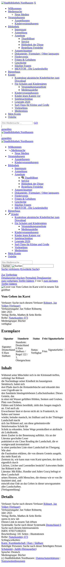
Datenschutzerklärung (47, 558)
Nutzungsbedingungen (13, 561)
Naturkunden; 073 (18, 317)
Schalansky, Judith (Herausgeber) (18, 549)
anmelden (6, 129)
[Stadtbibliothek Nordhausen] (17, 2)
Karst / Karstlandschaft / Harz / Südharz (22, 543)
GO (36, 122)
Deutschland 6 (53, 524)
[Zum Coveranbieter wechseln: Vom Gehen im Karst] (19, 286)
